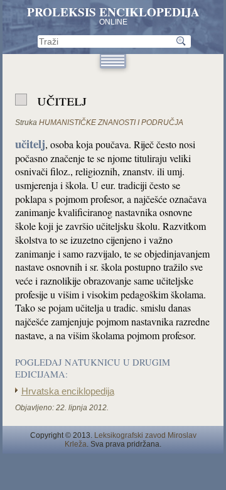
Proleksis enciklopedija (113, 12)
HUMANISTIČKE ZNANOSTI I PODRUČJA (111, 122)
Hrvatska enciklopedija (67, 391)
